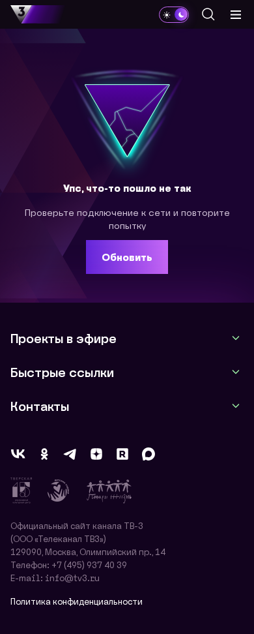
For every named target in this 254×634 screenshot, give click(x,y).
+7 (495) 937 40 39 (89, 564)
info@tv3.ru (72, 577)
